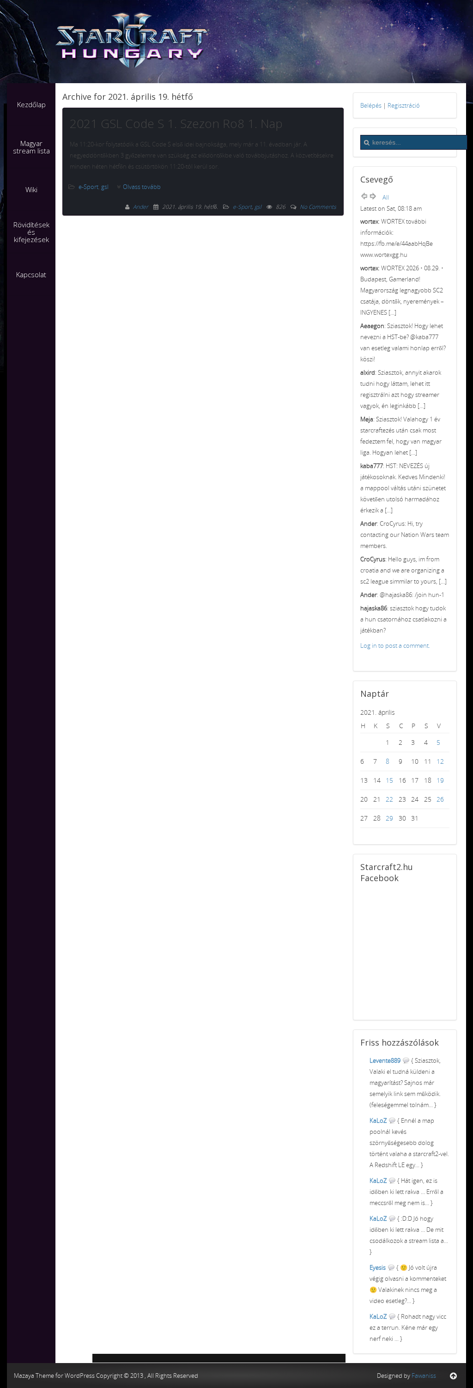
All (385, 197)
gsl (105, 187)
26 (440, 799)
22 (389, 799)
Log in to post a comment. (395, 645)
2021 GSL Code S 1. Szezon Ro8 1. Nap (176, 123)
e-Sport (88, 187)
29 (389, 818)
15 (389, 780)
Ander (141, 207)
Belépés (371, 105)
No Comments (318, 207)
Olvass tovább (142, 187)
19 (440, 780)
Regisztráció (404, 105)
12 (440, 761)
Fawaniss (424, 1375)
